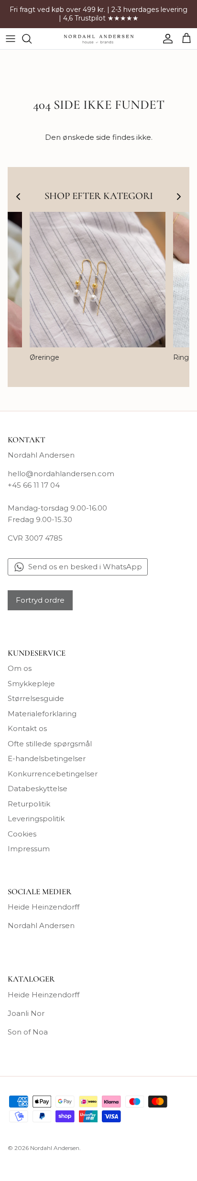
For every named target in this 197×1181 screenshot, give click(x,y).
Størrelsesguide (36, 698)
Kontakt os (27, 728)
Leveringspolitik (36, 818)
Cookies (22, 833)
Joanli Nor (26, 1013)
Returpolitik (29, 803)
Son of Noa (28, 1031)
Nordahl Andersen (41, 925)
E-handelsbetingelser (47, 758)
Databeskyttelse (37, 788)
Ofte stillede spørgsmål (50, 743)
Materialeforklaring (42, 713)
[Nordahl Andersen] (98, 38)
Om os (20, 668)
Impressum (29, 848)
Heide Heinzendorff (43, 906)
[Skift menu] (10, 38)
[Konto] (165, 38)
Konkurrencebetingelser (53, 773)
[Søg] (31, 38)
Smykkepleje (31, 683)
